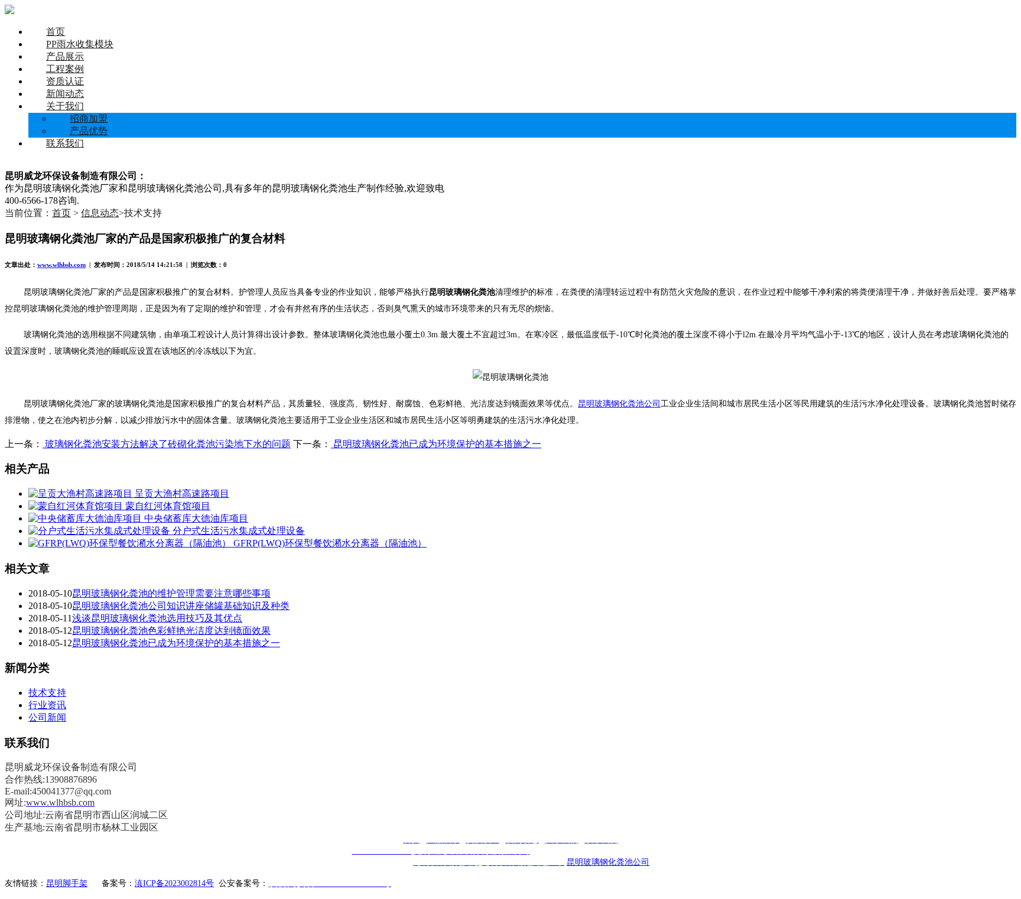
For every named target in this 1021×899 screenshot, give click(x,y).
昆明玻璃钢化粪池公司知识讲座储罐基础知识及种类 (181, 606)
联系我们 (65, 143)
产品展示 (65, 56)
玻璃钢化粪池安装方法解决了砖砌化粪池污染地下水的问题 (167, 444)
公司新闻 (47, 717)
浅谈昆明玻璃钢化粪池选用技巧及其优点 (157, 618)
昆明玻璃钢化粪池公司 (619, 403)
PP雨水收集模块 (79, 44)
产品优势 (89, 131)
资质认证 (65, 81)
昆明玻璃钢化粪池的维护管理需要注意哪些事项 (171, 593)
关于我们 (65, 106)
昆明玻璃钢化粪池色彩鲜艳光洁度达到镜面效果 (171, 631)
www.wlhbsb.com (61, 264)
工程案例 (65, 69)
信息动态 (100, 213)
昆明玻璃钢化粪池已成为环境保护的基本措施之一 (436, 444)
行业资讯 (47, 705)
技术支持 (47, 693)
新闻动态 (65, 94)
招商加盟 (89, 118)
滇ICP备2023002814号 (174, 883)
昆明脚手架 (66, 883)
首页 (55, 32)
